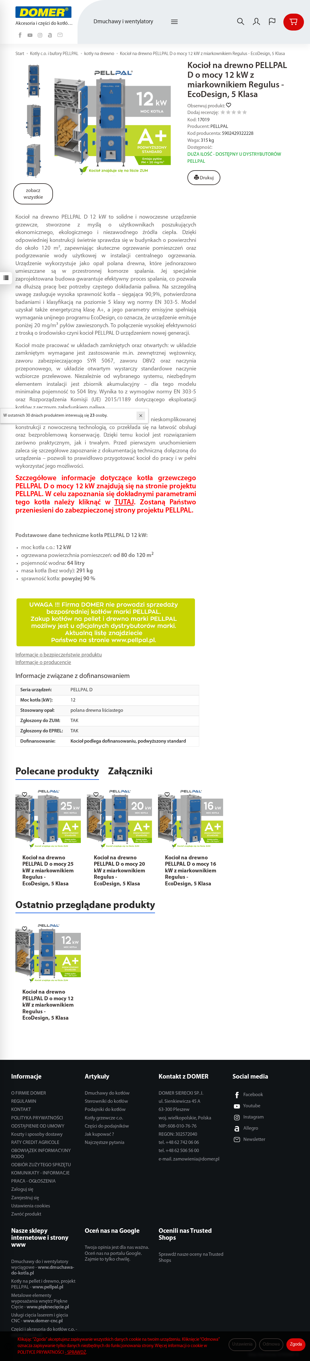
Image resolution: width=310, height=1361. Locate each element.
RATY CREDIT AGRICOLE (35, 1142)
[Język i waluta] (272, 22)
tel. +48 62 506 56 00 (179, 1150)
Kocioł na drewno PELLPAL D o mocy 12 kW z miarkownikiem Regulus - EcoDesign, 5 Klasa (48, 1005)
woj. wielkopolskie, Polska (185, 1118)
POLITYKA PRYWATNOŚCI (37, 1118)
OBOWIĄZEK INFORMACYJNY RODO (41, 1153)
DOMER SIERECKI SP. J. (181, 1093)
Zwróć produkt (26, 1214)
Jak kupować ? (99, 1134)
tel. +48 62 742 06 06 (179, 1142)
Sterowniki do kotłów (106, 1101)
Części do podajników (107, 1126)
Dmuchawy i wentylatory (123, 22)
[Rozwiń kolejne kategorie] (174, 22)
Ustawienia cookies (30, 1206)
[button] (112, 120)
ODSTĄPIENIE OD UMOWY (37, 1126)
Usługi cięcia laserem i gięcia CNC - (39, 1318)
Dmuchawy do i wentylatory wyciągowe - (42, 1267)
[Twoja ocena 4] (239, 113)
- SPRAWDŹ (75, 1352)
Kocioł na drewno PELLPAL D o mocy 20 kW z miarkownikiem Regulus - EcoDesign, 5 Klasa (119, 871)
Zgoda (296, 1344)
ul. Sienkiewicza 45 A (179, 1101)
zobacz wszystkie (33, 194)
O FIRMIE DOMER (28, 1093)
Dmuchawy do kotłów (107, 1093)
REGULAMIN (23, 1101)
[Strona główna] (44, 12)
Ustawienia (242, 1344)
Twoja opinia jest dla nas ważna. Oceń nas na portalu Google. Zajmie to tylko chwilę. (117, 1253)
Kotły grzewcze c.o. (104, 1118)
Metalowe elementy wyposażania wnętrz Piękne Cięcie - (40, 1301)
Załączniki (130, 772)
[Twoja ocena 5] (244, 113)
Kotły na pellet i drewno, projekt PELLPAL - (43, 1284)
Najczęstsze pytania (104, 1142)
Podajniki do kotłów (105, 1109)
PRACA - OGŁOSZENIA (33, 1181)
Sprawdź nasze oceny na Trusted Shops (191, 1257)
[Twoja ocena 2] (228, 113)
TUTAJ (124, 502)
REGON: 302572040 (178, 1134)
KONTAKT (21, 1109)
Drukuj (206, 178)
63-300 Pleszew (174, 1109)
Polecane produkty (57, 772)
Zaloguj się (22, 1189)
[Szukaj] (240, 22)
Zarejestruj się (25, 1198)
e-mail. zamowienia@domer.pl (189, 1159)
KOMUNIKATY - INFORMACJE (40, 1173)
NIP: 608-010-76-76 (177, 1126)
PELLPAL (219, 126)
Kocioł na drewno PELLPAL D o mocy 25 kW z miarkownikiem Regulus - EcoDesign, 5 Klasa (48, 871)
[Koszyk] (293, 22)
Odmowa (271, 1344)
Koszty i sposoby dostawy (37, 1134)
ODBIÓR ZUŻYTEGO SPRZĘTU (41, 1165)
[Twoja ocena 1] (223, 113)
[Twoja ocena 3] (233, 113)
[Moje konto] (256, 22)
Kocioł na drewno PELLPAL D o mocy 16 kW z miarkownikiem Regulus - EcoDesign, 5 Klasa (190, 871)
